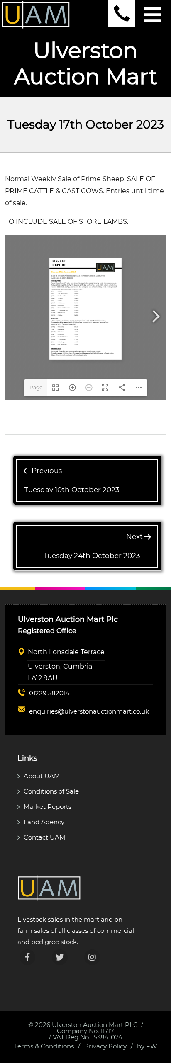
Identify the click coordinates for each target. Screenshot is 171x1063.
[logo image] (36, 14)
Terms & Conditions (44, 1046)
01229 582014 (49, 693)
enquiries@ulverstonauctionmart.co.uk (89, 711)
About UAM (42, 776)
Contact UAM (44, 837)
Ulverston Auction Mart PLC (95, 1025)
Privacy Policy (105, 1046)
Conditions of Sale (51, 791)
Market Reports (47, 807)
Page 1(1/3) (35, 390)
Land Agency (44, 822)
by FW (147, 1046)
